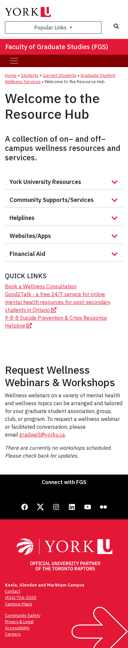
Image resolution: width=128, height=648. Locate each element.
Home (11, 75)
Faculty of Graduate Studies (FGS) (56, 46)
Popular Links (51, 27)
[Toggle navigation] (14, 61)
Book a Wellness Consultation (40, 286)
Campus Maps (18, 604)
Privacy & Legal (19, 621)
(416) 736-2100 (20, 597)
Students (30, 75)
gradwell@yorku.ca (42, 434)
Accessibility (17, 628)
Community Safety (22, 615)
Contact (12, 591)
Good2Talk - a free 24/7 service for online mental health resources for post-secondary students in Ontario (58, 302)
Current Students (59, 75)
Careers (13, 634)
